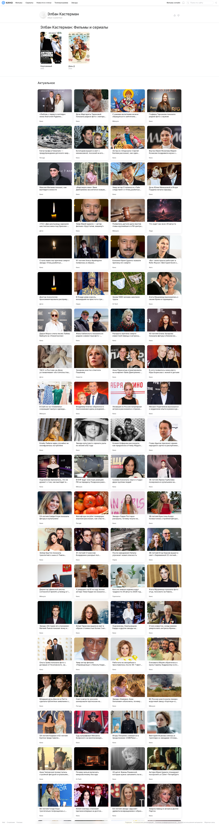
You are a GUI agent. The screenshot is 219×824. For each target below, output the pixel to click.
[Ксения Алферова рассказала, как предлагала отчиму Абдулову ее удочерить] (128, 435)
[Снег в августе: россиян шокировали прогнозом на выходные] (91, 691)
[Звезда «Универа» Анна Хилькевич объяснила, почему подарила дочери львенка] (128, 691)
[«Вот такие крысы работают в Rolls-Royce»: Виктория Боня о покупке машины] (164, 253)
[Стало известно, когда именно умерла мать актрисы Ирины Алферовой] (164, 618)
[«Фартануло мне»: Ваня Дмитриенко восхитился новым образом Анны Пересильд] (91, 179)
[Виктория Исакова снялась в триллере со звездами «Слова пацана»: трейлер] (164, 728)
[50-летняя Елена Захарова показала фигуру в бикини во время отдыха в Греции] (164, 326)
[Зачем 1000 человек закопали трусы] (128, 289)
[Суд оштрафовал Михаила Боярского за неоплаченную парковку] (91, 728)
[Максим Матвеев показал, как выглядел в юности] (55, 179)
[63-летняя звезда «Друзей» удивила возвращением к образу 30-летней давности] (128, 801)
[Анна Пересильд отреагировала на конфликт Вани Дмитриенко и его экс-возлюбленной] (128, 362)
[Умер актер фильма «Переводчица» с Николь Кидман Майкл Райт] (91, 655)
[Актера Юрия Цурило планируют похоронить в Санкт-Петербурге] (164, 764)
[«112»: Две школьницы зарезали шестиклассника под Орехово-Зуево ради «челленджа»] (55, 216)
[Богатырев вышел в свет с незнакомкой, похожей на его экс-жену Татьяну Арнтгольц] (91, 143)
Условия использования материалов (190, 822)
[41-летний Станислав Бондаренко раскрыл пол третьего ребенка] (91, 545)
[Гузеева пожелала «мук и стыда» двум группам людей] (128, 472)
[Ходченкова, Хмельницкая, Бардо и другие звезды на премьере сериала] (128, 618)
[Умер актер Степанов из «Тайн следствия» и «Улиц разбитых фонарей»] (128, 179)
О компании (11, 822)
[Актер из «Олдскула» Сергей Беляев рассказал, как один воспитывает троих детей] (128, 143)
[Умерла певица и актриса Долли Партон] (164, 801)
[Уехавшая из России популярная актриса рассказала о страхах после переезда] (128, 399)
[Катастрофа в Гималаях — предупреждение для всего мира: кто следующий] (55, 143)
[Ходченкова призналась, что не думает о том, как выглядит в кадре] (55, 472)
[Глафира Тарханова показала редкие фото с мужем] (164, 106)
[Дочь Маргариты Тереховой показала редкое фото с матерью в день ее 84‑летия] (91, 106)
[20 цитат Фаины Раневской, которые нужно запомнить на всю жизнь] (128, 764)
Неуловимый (46, 66)
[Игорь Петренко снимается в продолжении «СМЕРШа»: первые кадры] (128, 728)
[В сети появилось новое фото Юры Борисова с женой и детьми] (164, 362)
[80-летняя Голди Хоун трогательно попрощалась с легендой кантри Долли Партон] (55, 801)
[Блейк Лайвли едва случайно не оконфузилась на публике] (55, 435)
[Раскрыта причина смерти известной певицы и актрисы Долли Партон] (128, 326)
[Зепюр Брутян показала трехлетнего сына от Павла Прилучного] (55, 545)
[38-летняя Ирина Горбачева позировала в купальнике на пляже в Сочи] (164, 472)
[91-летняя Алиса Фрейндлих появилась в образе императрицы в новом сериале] (91, 253)
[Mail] (3, 2)
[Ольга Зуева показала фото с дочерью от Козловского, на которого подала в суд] (55, 655)
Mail (3, 822)
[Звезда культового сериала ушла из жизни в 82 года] (91, 435)
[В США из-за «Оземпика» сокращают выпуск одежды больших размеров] (55, 399)
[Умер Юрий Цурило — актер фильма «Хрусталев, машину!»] (91, 216)
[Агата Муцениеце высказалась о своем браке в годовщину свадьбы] (164, 289)
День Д (71, 66)
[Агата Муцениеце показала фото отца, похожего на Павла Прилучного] (164, 581)
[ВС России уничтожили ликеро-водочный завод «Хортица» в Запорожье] (164, 691)
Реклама (19, 822)
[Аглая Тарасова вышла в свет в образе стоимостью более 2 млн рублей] (91, 618)
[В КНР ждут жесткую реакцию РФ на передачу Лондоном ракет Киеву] (91, 472)
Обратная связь (209, 822)
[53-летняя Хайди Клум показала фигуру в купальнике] (55, 508)
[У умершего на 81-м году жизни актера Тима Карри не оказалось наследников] (91, 581)
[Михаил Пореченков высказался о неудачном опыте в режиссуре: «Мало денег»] (164, 399)
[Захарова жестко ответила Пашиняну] (91, 362)
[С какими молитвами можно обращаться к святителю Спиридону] (128, 106)
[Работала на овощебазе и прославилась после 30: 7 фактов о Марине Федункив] (128, 655)
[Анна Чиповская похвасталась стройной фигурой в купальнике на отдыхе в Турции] (55, 764)
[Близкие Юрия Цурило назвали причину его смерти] (128, 253)
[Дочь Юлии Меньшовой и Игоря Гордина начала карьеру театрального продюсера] (164, 179)
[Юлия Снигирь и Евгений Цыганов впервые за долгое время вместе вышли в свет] (91, 801)
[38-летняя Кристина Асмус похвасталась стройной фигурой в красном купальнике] (164, 508)
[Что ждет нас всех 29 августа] (164, 216)
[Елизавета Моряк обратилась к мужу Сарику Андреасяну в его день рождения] (164, 655)
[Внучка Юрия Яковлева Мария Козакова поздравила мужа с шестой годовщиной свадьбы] (164, 143)
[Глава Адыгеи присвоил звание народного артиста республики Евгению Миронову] (164, 435)
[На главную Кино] (9, 2)
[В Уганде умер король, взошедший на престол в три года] (91, 289)
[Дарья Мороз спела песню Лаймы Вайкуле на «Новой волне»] (55, 326)
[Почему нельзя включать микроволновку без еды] (91, 764)
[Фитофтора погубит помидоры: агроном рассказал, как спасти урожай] (91, 508)
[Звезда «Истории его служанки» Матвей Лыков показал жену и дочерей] (55, 618)
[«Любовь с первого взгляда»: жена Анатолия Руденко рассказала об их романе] (55, 106)
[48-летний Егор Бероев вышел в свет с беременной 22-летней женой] (164, 545)
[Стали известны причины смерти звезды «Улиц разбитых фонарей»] (55, 253)
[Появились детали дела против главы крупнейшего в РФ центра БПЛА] (128, 216)
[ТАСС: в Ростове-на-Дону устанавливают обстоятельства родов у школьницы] (55, 362)
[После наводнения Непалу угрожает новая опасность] (128, 545)
